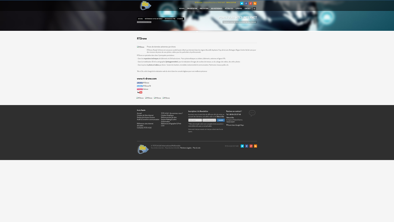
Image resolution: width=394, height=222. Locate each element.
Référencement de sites (169, 117)
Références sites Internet (154, 19)
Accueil (140, 19)
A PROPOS (238, 8)
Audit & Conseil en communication (148, 119)
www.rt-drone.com (147, 78)
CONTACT (248, 8)
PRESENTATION (192, 8)
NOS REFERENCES (216, 8)
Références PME (170, 19)
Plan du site (196, 148)
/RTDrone (146, 83)
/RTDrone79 (147, 86)
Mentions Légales (186, 148)
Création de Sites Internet (145, 115)
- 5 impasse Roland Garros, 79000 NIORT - (215, 2)
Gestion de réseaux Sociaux (146, 117)
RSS (255, 3)
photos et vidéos (153, 65)
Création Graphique (167, 115)
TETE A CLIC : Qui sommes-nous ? (172, 113)
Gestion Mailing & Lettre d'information (168, 120)
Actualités (140, 125)
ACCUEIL (182, 8)
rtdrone (145, 89)
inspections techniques (151, 58)
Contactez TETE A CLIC (144, 128)
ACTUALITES (229, 8)
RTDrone (142, 38)
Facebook (246, 3)
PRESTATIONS (203, 8)
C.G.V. (163, 125)
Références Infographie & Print (171, 123)
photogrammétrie (172, 62)
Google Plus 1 (250, 3)
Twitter (241, 3)
